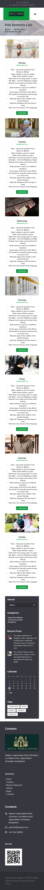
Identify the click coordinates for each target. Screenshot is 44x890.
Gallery (9, 788)
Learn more (22, 113)
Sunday (22, 537)
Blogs (8, 791)
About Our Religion (15, 617)
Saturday (22, 458)
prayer (11, 710)
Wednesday (22, 221)
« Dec (10, 693)
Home (7, 29)
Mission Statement (14, 785)
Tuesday (22, 142)
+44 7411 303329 (16, 832)
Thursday (22, 300)
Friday (22, 379)
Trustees (10, 782)
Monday (22, 63)
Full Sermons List (22, 65)
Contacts (10, 794)
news (24, 706)
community (13, 706)
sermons (12, 714)
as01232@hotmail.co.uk (18, 827)
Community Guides (15, 620)
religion (21, 710)
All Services (19, 29)
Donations (12, 622)
